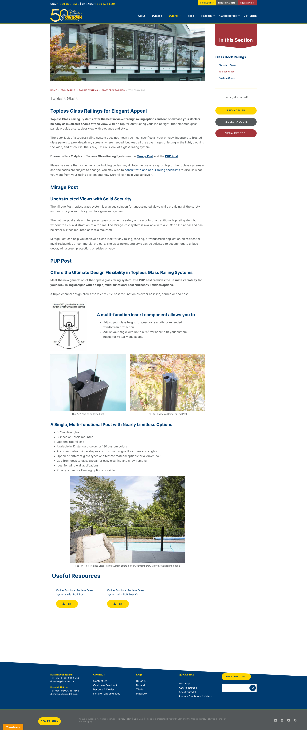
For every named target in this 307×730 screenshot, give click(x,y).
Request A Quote (226, 2)
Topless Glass (227, 71)
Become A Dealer (103, 689)
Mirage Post (145, 156)
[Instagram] (282, 720)
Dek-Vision (250, 15)
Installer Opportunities (106, 693)
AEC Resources (228, 15)
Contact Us (100, 681)
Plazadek (206, 15)
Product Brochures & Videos (195, 696)
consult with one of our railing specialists (152, 170)
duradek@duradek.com (62, 681)
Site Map (138, 719)
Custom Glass (227, 78)
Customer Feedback (105, 685)
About (141, 15)
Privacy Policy (124, 719)
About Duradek (187, 692)
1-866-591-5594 (105, 3)
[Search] (252, 688)
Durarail (173, 15)
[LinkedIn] (275, 720)
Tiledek (189, 15)
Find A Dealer (206, 2)
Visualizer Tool (247, 2)
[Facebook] (295, 720)
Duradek (157, 15)
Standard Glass (227, 65)
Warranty (184, 683)
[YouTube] (288, 720)
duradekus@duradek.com (64, 694)
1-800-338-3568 (68, 3)
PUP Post (171, 156)
